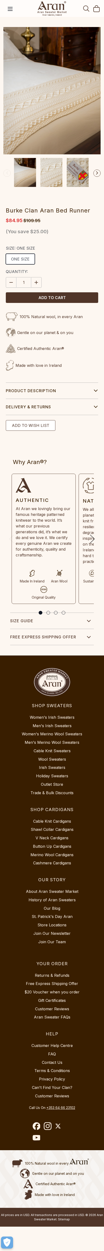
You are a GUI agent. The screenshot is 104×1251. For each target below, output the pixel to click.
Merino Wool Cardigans (52, 854)
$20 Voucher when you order (52, 992)
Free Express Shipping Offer (43, 637)
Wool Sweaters (52, 759)
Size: (20, 248)
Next (97, 173)
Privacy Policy (52, 1079)
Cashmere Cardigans (52, 863)
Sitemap (64, 1219)
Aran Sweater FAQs (52, 1017)
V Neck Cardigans (52, 837)
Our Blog (52, 908)
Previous (7, 173)
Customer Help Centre (52, 1045)
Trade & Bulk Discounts (52, 792)
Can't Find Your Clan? (52, 1087)
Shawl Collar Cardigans (52, 829)
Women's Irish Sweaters (52, 717)
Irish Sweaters (52, 767)
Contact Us (52, 1062)
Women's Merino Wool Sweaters (52, 733)
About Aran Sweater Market (52, 891)
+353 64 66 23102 (60, 1108)
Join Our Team (52, 941)
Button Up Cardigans (52, 846)
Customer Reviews (52, 1008)
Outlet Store (52, 784)
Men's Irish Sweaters (52, 725)
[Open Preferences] (7, 1243)
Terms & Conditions (52, 1070)
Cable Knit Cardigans (52, 821)
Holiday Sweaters (52, 775)
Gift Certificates (52, 1000)
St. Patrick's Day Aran (52, 916)
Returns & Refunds (52, 975)
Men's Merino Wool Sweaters (52, 742)
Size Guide (21, 620)
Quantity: (17, 271)
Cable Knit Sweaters (52, 750)
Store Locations (52, 925)
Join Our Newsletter (52, 933)
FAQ (52, 1054)
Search (86, 8)
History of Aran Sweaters (52, 899)
